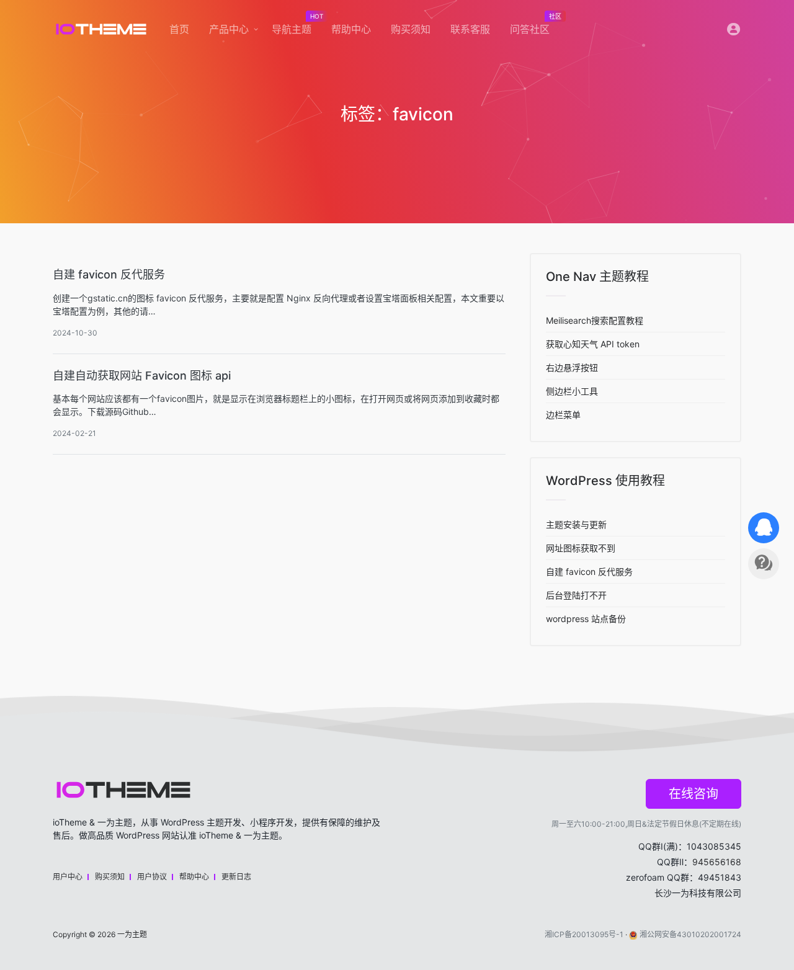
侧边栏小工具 (572, 391)
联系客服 (470, 29)
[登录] (733, 32)
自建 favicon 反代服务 (109, 274)
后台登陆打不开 (576, 595)
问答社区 (535, 26)
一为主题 (132, 934)
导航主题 (296, 26)
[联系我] (763, 527)
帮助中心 (351, 29)
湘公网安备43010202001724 (690, 934)
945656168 (716, 862)
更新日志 (236, 876)
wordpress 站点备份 (586, 618)
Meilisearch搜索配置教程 (594, 320)
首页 (179, 29)
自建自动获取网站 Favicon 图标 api (142, 375)
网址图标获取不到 (580, 548)
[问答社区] (763, 563)
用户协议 (152, 876)
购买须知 (410, 29)
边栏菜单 (563, 414)
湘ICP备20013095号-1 (584, 934)
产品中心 (229, 29)
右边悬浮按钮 (572, 367)
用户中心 (68, 876)
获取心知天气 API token (593, 344)
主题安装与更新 (576, 524)
